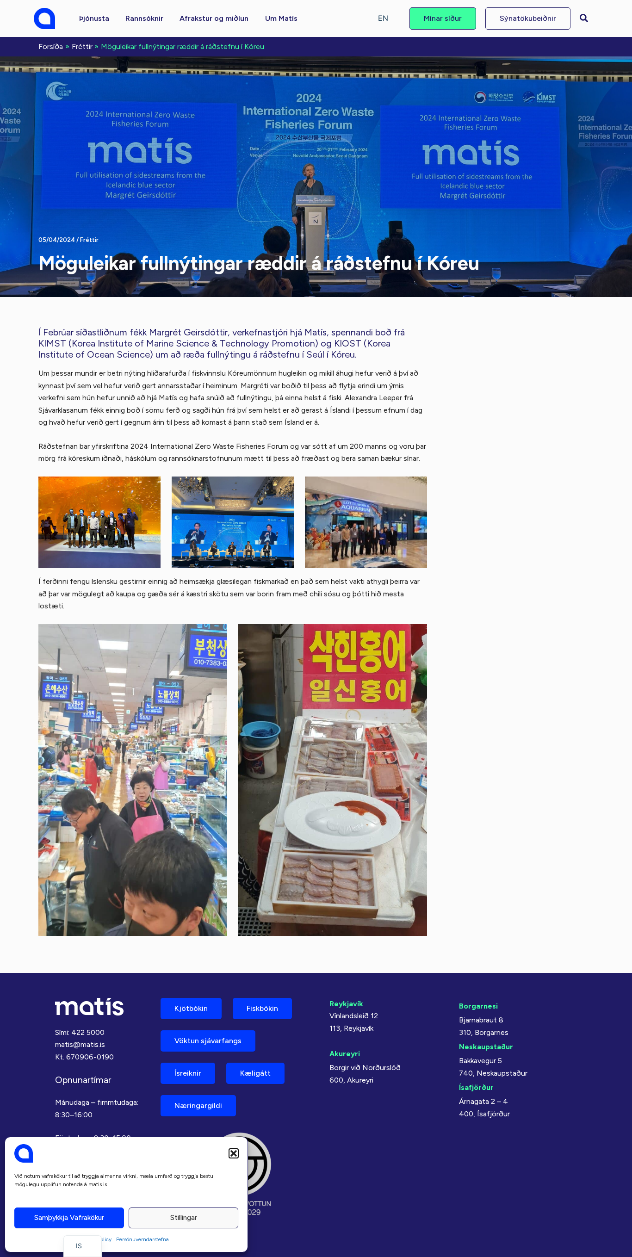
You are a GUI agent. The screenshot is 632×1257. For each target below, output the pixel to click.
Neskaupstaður (486, 1046)
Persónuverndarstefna (142, 1239)
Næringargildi (198, 1105)
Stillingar (183, 1218)
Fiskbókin (262, 1008)
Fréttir (89, 239)
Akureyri (344, 1053)
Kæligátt (255, 1073)
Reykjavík (346, 1003)
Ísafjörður (476, 1087)
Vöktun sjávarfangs (208, 1040)
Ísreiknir (187, 1073)
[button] (233, 1153)
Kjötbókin (191, 1008)
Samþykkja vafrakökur (69, 1218)
